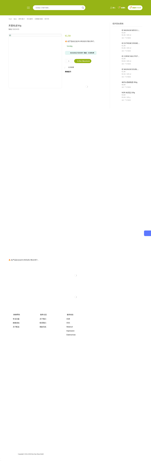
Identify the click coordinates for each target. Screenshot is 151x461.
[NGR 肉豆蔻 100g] (116, 95)
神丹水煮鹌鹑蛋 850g (129, 82)
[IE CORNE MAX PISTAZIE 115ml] (116, 58)
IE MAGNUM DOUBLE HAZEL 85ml (131, 69)
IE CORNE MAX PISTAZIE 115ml (131, 56)
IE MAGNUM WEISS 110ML (131, 30)
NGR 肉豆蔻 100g (128, 92)
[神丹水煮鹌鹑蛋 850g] (116, 84)
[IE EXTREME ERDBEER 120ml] (116, 45)
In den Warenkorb (83, 61)
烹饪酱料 (30, 19)
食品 (15, 19)
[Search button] (83, 7)
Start (10, 19)
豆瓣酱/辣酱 (39, 19)
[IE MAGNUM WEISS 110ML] (116, 32)
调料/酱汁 (21, 19)
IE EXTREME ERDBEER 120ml (131, 43)
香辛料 (46, 19)
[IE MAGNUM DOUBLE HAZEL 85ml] (116, 71)
